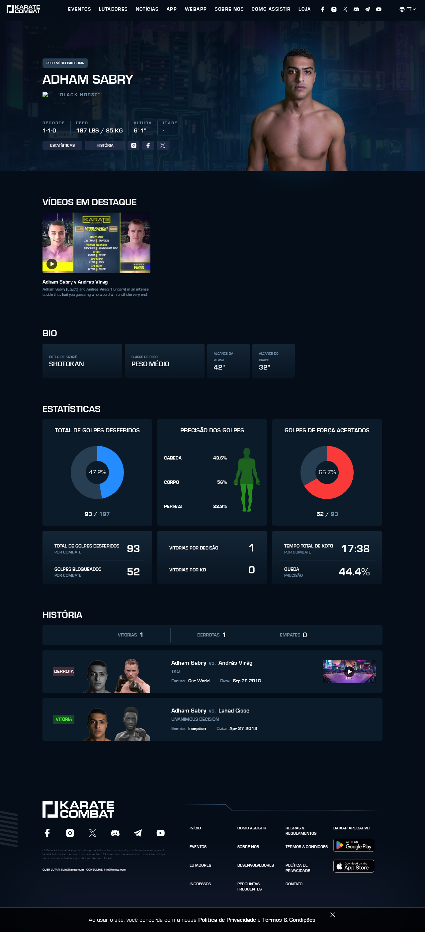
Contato (294, 884)
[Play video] (51, 264)
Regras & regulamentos (301, 830)
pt (408, 9)
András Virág (235, 663)
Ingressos (200, 884)
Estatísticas (62, 145)
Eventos (198, 847)
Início (195, 828)
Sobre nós (248, 847)
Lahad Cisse (233, 711)
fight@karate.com (72, 869)
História (105, 145)
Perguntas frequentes (249, 886)
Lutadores (200, 865)
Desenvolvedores (255, 865)
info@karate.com (115, 869)
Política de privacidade (298, 868)
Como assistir (251, 828)
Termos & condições (307, 847)
